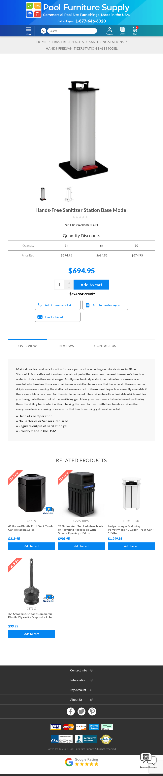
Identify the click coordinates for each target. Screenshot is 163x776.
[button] (148, 768)
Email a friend (54, 317)
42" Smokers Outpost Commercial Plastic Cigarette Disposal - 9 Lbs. (30, 615)
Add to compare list (58, 305)
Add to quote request (107, 305)
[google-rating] (81, 764)
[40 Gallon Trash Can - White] (131, 493)
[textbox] (72, 31)
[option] (43, 193)
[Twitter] (81, 711)
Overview (27, 346)
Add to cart (31, 546)
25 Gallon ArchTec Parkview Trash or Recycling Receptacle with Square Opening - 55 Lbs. (80, 530)
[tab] (27, 346)
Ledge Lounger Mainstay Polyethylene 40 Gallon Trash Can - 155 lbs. (131, 530)
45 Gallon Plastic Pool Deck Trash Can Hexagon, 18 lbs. (30, 528)
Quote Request (122, 31)
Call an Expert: (66, 21)
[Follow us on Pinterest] (92, 711)
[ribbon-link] (31, 493)
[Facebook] (71, 711)
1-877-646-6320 (90, 21)
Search (43, 31)
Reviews (66, 346)
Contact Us (105, 346)
